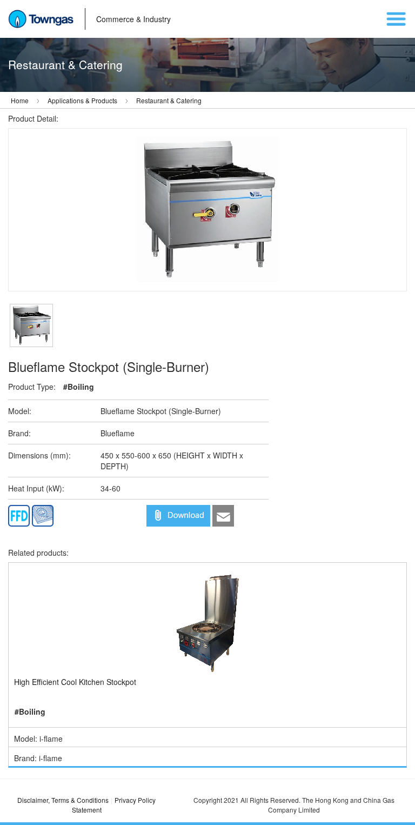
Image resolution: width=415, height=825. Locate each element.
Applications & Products (82, 100)
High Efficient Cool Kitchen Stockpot (75, 681)
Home (20, 100)
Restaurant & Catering (169, 100)
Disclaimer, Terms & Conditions (63, 799)
